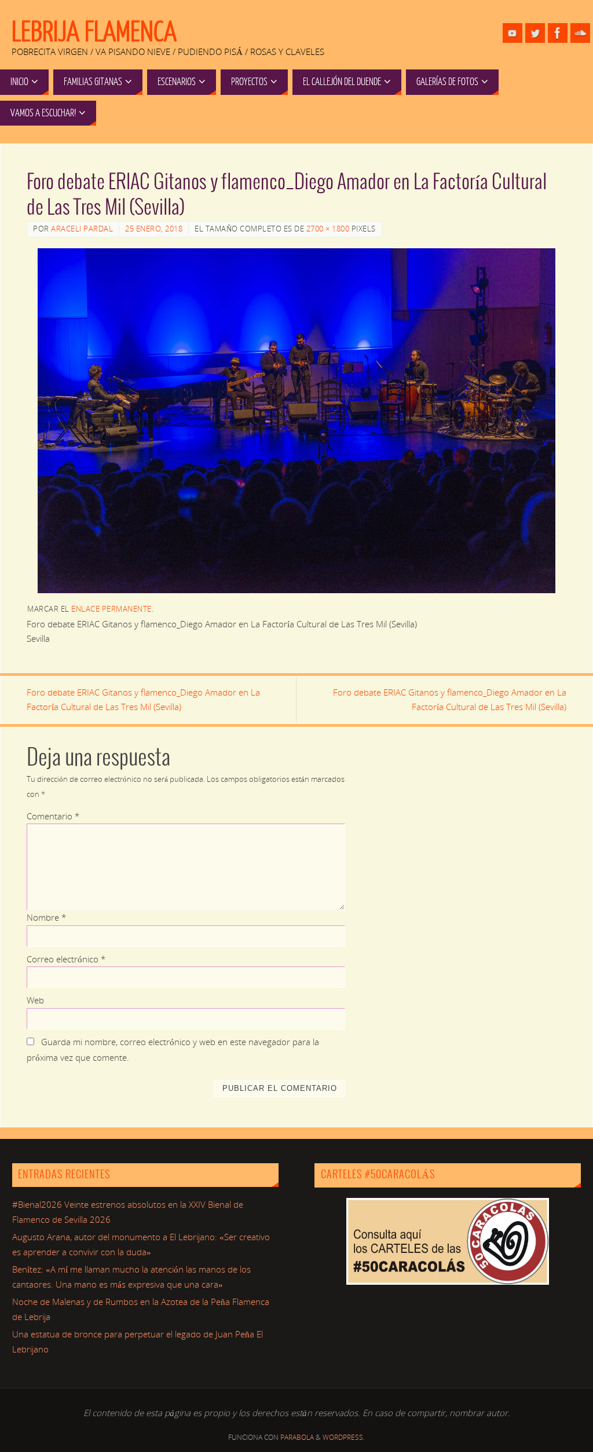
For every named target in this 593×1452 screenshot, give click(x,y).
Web (35, 1000)
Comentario (53, 816)
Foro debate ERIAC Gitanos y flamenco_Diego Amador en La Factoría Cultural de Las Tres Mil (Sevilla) (143, 699)
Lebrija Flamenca (94, 32)
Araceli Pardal (82, 228)
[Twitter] (535, 33)
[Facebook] (558, 33)
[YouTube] (512, 33)
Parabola (297, 1437)
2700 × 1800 (328, 228)
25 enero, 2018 (153, 228)
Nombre (46, 917)
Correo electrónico (66, 959)
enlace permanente (111, 609)
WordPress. (344, 1437)
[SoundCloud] (580, 33)
